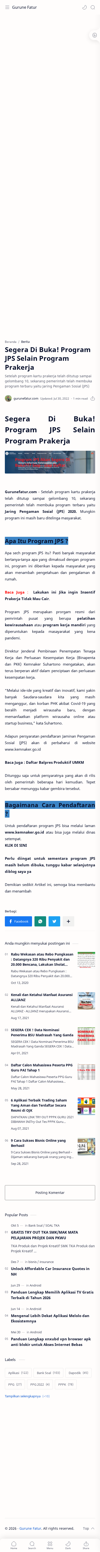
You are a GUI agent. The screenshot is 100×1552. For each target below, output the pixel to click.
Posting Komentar (50, 1192)
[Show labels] (28, 1396)
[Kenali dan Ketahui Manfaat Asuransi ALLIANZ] (86, 1001)
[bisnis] (33, 1262)
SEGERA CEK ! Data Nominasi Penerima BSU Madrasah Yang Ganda (42, 1032)
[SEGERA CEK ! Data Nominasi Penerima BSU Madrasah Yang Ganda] (86, 1036)
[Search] (92, 7)
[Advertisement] (50, 69)
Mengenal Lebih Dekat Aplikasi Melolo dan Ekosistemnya (50, 1318)
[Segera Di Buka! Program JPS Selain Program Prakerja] (50, 462)
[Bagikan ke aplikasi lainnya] (68, 921)
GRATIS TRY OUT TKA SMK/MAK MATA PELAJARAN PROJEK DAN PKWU (44, 1235)
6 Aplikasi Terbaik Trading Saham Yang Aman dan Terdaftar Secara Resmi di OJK (39, 1105)
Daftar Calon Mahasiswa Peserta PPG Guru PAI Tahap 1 (42, 1067)
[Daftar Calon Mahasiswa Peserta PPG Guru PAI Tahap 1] (86, 1071)
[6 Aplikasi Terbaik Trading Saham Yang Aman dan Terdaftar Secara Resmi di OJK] (86, 1106)
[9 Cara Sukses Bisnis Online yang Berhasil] (86, 1146)
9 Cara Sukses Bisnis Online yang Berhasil (38, 1143)
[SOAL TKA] (52, 1225)
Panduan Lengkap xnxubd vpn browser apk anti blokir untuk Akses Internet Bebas (51, 1341)
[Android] (35, 1285)
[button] (84, 7)
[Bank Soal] (36, 1225)
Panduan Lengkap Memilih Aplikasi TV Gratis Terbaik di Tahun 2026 (52, 1295)
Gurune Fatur (24, 7)
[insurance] (47, 1262)
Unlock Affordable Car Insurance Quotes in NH (50, 1271)
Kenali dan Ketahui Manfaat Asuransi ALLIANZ (42, 997)
